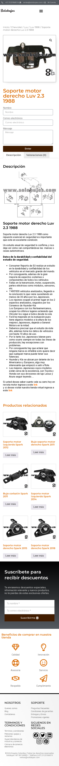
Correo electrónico (13, 118)
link (36, 384)
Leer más (10, 455)
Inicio (6, 27)
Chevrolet (16, 27)
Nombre (7, 107)
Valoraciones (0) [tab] (36, 155)
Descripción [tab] (13, 155)
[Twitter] (43, 735)
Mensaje (7, 128)
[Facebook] (36, 735)
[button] (41, 11)
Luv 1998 (35, 27)
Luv (26, 27)
